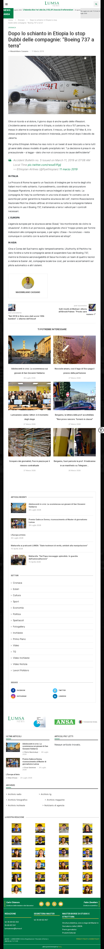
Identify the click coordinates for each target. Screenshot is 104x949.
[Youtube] (60, 904)
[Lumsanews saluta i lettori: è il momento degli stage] (29, 396)
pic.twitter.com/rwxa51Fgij (44, 164)
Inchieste (18, 632)
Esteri (16, 589)
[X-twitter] (54, 904)
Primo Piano (19, 639)
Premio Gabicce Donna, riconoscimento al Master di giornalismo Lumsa (58, 520)
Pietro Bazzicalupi (31, 752)
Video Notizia (20, 664)
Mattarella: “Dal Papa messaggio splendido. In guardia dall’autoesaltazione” (53, 557)
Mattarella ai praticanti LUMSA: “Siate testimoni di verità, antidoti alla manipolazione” (49, 545)
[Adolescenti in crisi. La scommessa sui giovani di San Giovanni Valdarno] (29, 350)
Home (10, 20)
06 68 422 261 (10, 925)
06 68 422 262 (13, 922)
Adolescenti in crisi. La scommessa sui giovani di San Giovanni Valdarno (57, 505)
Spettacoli (18, 620)
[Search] (96, 4)
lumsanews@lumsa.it (13, 929)
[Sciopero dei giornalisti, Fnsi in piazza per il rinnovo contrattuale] (29, 442)
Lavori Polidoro (21, 670)
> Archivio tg (45, 794)
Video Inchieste (21, 658)
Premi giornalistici (69, 930)
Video (16, 645)
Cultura (17, 595)
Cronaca (21, 20)
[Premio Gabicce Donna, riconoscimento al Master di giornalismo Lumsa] (18, 523)
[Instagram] (48, 904)
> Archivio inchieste (15, 805)
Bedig (60, 946)
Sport (16, 601)
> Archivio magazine (55, 800)
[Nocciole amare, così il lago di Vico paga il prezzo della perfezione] (74, 350)
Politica (17, 614)
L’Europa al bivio (18, 535)
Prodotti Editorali (69, 933)
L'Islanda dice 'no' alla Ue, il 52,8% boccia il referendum (41, 10)
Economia (18, 607)
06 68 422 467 (42, 920)
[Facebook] (41, 904)
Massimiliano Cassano (19, 51)
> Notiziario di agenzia (53, 805)
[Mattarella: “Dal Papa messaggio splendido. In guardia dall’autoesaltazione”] (18, 560)
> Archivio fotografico (16, 800)
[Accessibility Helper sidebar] (101, 430)
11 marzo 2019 (68, 169)
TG (14, 651)
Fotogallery (19, 626)
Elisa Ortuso (12, 778)
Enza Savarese (30, 767)
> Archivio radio (13, 794)
